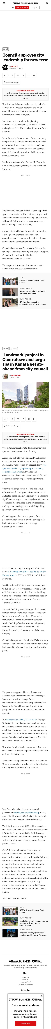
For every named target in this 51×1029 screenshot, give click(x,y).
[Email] (17, 75)
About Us (25, 977)
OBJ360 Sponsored (25, 288)
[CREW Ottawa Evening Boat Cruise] (10, 281)
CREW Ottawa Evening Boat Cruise (31, 281)
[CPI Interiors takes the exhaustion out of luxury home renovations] (10, 302)
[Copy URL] (12, 75)
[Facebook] (23, 75)
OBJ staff (14, 66)
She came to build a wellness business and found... (32, 292)
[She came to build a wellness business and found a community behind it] (10, 292)
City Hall (5, 49)
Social (21, 277)
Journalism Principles (25, 985)
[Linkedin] (34, 75)
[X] (28, 75)
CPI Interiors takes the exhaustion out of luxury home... (33, 303)
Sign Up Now (25, 1023)
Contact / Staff (26, 982)
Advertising (25, 980)
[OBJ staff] (5, 67)
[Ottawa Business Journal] (26, 3)
